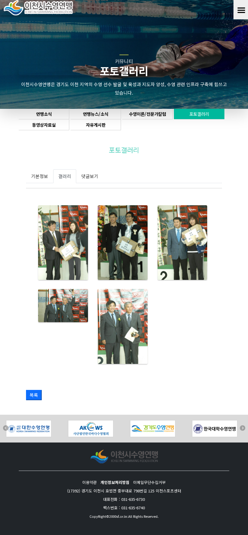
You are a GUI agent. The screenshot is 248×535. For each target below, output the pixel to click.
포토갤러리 (199, 114)
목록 (34, 395)
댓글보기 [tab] (89, 176)
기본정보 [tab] (39, 176)
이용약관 (89, 482)
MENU (239, 10)
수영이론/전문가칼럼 (147, 114)
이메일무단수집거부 (149, 482)
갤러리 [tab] (64, 176)
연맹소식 (44, 114)
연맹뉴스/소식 (95, 114)
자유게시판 (96, 125)
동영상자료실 (44, 125)
